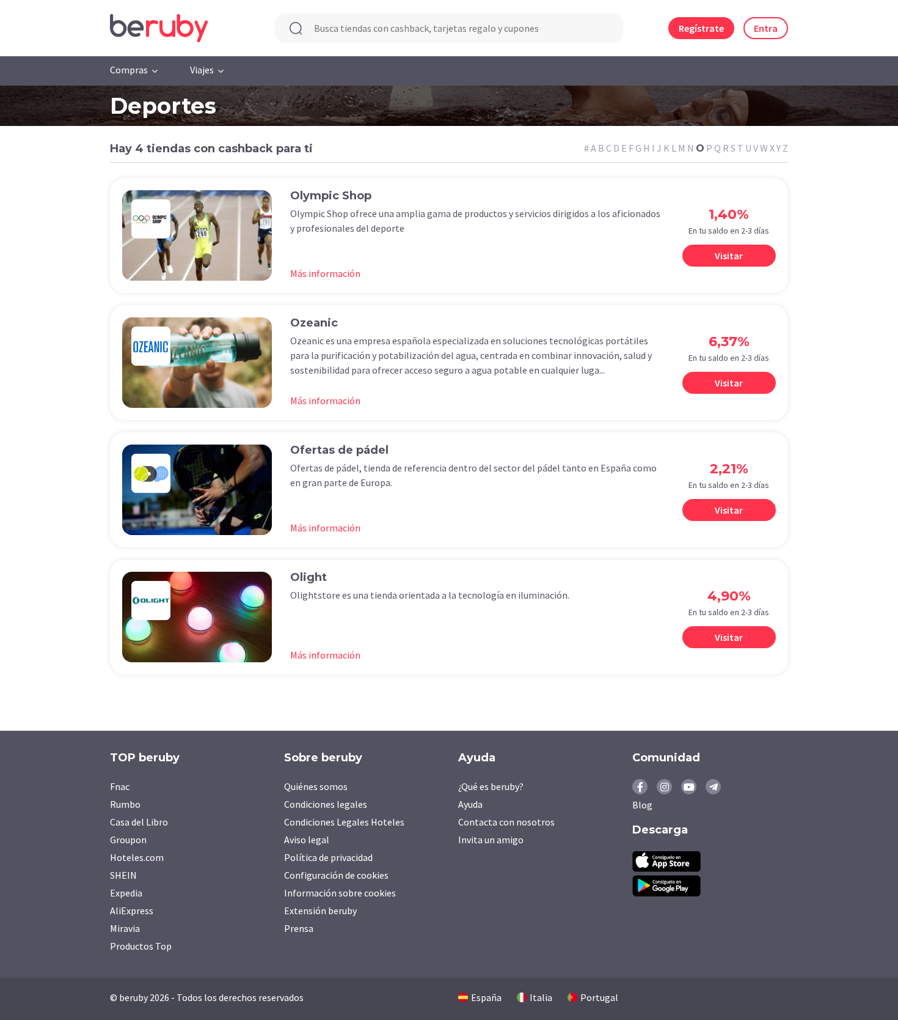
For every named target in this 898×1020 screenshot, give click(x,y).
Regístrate (701, 28)
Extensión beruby (320, 910)
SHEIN (123, 875)
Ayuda (470, 804)
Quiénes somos (316, 786)
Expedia (126, 893)
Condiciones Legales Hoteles (344, 822)
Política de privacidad (328, 857)
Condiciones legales (325, 804)
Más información (325, 273)
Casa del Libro (139, 822)
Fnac (120, 786)
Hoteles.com (137, 857)
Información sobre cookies (340, 893)
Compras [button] (129, 70)
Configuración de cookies (336, 875)
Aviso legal (306, 839)
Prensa (298, 928)
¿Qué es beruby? (491, 786)
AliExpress (131, 910)
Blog (642, 805)
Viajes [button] (202, 70)
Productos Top (141, 946)
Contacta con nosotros (506, 822)
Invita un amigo (491, 839)
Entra (766, 28)
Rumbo (125, 804)
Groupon (128, 839)
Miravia (125, 928)
